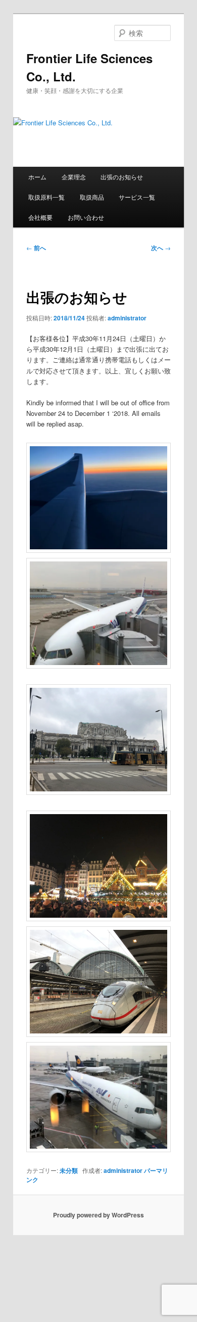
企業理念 (74, 176)
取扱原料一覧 (46, 197)
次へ (161, 247)
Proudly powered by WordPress (98, 1214)
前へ (36, 247)
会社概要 (40, 217)
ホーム (37, 176)
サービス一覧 (137, 197)
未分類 (69, 1170)
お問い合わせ (86, 217)
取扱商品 (92, 197)
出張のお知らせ (122, 176)
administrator (127, 317)
